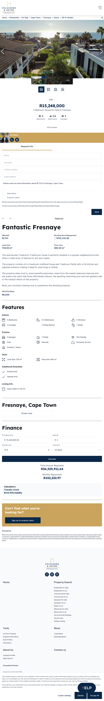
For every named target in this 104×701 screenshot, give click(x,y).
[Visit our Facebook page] (47, 574)
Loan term (56, 445)
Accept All (94, 695)
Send (97, 212)
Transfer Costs (11, 489)
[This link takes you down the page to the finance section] (55, 238)
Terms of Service (51, 206)
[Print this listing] (56, 89)
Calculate (52, 459)
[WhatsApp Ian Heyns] (17, 140)
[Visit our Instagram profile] (52, 574)
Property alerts (13, 197)
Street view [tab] (26, 413)
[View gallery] (41, 89)
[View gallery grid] (48, 89)
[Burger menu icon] (100, 8)
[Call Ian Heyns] (12, 140)
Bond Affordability (13, 492)
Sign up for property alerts (23, 520)
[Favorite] (97, 18)
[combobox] (80, 449)
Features (59, 218)
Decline (81, 695)
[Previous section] (3, 218)
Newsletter (11, 193)
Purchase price (7, 435)
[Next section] (10, 218)
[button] (2, 51)
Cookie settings (64, 695)
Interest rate (6, 445)
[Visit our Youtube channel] (57, 574)
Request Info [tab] (27, 146)
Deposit (55, 435)
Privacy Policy (78, 202)
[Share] (102, 18)
